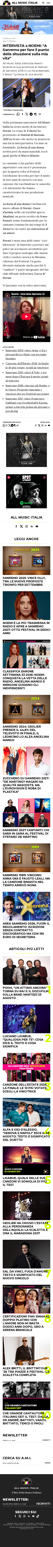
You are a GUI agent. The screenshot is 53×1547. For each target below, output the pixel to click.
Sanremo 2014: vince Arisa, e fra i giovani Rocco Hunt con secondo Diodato (26, 354)
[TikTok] (37, 1516)
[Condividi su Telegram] (31, 114)
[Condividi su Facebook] (22, 114)
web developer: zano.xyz (27, 1528)
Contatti (30, 1523)
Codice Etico (40, 1523)
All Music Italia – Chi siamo (16, 1523)
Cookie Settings (45, 1525)
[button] (35, 114)
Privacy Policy (7, 1525)
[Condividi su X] (26, 114)
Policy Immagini (31, 1525)
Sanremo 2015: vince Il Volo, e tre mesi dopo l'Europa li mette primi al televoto (27, 376)
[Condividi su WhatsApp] (18, 114)
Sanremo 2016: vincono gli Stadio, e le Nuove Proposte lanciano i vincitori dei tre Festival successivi (28, 390)
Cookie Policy (19, 1525)
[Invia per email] (39, 114)
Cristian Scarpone (13, 110)
